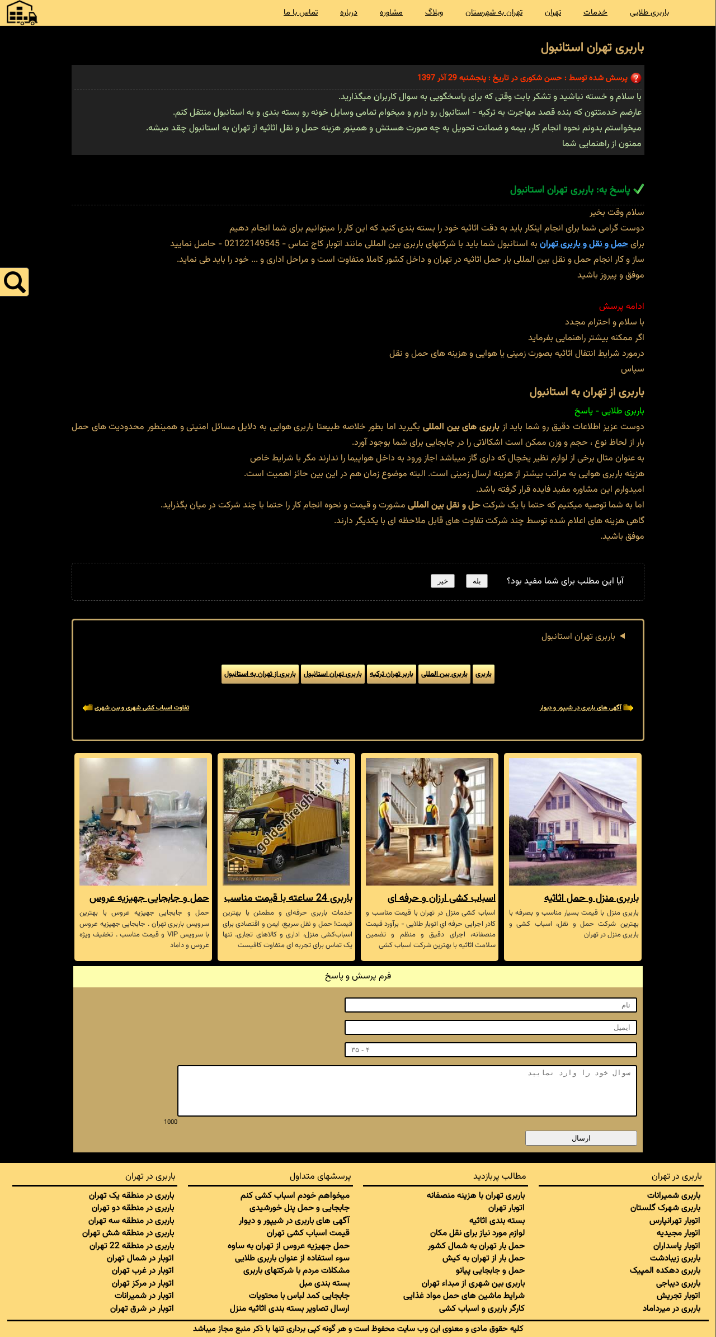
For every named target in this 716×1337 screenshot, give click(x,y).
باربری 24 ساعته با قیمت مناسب (288, 898)
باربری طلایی (649, 12)
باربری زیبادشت (675, 1258)
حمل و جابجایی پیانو (490, 1270)
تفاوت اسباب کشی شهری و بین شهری (142, 708)
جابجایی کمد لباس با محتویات (299, 1295)
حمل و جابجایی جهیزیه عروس (149, 898)
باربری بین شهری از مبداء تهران (473, 1283)
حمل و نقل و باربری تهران (584, 244)
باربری (483, 674)
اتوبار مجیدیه (678, 1233)
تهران (553, 12)
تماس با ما (301, 12)
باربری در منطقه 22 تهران (132, 1246)
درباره (348, 12)
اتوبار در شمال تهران (140, 1258)
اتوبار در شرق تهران (142, 1308)
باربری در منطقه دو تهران (133, 1208)
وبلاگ (434, 12)
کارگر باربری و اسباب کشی (482, 1308)
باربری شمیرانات (673, 1195)
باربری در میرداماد (671, 1308)
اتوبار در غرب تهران (143, 1270)
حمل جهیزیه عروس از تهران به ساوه (289, 1246)
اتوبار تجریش (678, 1295)
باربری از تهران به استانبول (260, 674)
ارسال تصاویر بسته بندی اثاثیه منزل (290, 1308)
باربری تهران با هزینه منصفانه (476, 1195)
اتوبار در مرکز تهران (143, 1283)
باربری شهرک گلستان (665, 1208)
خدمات (595, 12)
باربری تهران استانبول (578, 637)
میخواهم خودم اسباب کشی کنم (295, 1195)
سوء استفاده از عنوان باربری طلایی (292, 1258)
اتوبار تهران (506, 1208)
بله (477, 581)
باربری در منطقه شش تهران (128, 1233)
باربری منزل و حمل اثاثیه (591, 898)
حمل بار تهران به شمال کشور (476, 1246)
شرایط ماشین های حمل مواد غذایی (464, 1295)
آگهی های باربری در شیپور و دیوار (580, 708)
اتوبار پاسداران (676, 1246)
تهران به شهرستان (493, 12)
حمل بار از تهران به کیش (483, 1258)
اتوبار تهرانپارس (674, 1220)
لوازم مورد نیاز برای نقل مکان (477, 1233)
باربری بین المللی (444, 674)
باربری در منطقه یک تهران (131, 1195)
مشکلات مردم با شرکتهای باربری (296, 1270)
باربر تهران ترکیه (391, 674)
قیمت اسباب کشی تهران (308, 1233)
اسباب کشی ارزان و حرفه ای (442, 898)
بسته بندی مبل (324, 1283)
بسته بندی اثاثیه (497, 1220)
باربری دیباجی (678, 1283)
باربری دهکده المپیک (665, 1270)
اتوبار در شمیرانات (144, 1295)
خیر (442, 581)
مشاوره (391, 12)
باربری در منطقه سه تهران (131, 1220)
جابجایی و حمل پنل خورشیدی (299, 1208)
